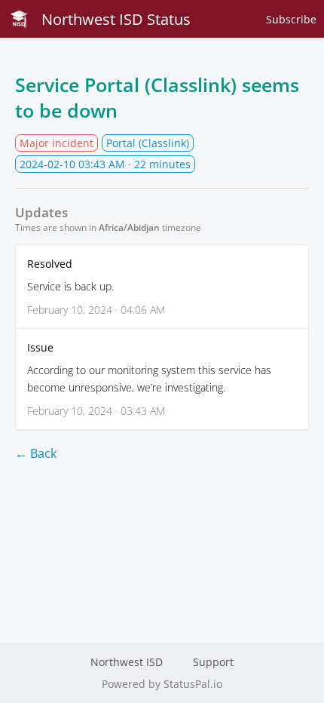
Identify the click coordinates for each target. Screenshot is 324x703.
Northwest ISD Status (116, 19)
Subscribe (291, 19)
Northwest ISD (126, 662)
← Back (36, 453)
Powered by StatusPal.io (162, 684)
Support (213, 662)
